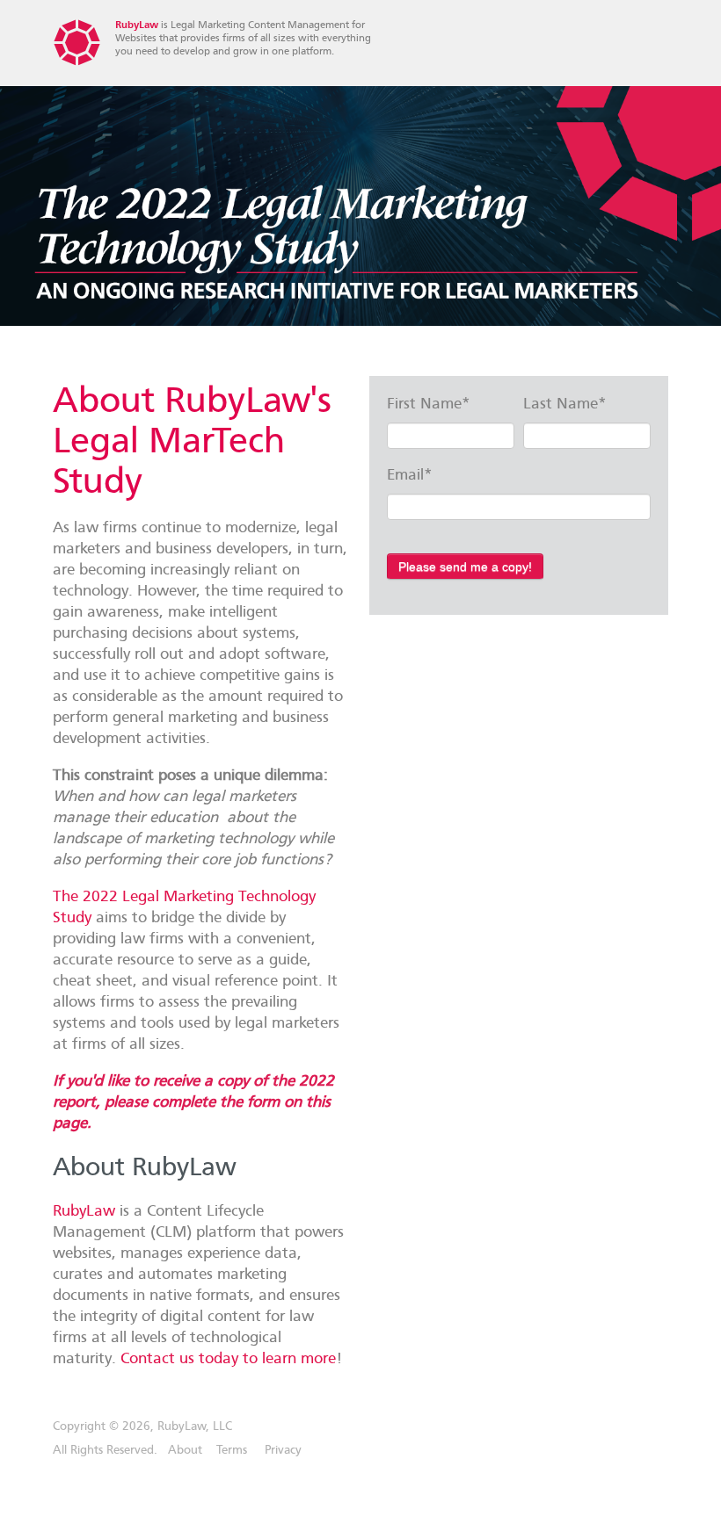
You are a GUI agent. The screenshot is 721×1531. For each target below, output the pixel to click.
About (185, 1449)
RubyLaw (136, 24)
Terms (231, 1449)
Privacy (283, 1449)
